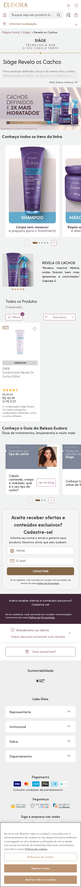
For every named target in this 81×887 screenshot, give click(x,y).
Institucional (17, 727)
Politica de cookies (36, 849)
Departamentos (20, 756)
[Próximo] (54, 243)
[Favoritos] (76, 5)
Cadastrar (40, 571)
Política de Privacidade (48, 583)
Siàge (27, 32)
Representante (20, 712)
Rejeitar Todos (40, 868)
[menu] (5, 15)
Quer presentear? (44, 651)
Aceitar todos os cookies (40, 879)
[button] (34, 329)
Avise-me (20, 393)
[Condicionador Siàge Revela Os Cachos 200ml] (20, 341)
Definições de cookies (40, 857)
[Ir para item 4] (45, 243)
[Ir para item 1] (35, 243)
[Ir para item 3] (42, 243)
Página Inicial (11, 32)
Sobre (13, 742)
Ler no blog (46, 482)
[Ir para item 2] (39, 243)
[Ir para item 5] (47, 243)
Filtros (17, 316)
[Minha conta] (68, 5)
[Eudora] (15, 5)
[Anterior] (27, 243)
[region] (40, 854)
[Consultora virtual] (68, 15)
